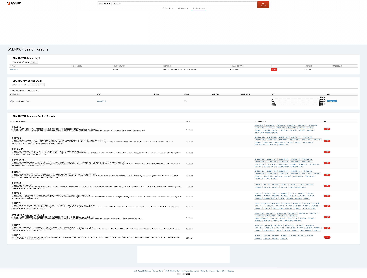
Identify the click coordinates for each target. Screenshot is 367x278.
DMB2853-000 (260, 159)
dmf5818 (298, 142)
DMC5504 (267, 193)
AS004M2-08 (290, 228)
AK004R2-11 (310, 225)
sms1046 (267, 130)
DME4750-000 (268, 142)
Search (263, 6)
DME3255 (310, 130)
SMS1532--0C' (281, 213)
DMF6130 (276, 193)
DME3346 (309, 184)
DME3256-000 (260, 164)
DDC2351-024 (292, 218)
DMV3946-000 (260, 137)
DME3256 (301, 127)
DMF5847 (306, 206)
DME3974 (275, 187)
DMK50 (282, 198)
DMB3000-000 (307, 137)
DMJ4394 (258, 187)
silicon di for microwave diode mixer (289, 167)
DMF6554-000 (308, 142)
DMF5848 (293, 130)
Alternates (184, 8)
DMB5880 (258, 196)
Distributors (200, 8)
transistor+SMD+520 (293, 221)
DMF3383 (302, 130)
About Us (230, 271)
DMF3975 (258, 238)
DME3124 (295, 230)
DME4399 (267, 184)
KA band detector (270, 198)
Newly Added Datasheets (142, 271)
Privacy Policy (158, 271)
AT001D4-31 (300, 225)
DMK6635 (293, 196)
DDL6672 (293, 193)
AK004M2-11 (278, 225)
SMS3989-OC (270, 215)
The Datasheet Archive (14, 3)
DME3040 (288, 208)
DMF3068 (290, 198)
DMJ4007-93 (101, 101)
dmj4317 (300, 228)
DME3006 (287, 230)
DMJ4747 (317, 173)
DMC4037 (284, 193)
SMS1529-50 (270, 125)
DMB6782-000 (260, 139)
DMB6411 (267, 196)
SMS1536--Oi (303, 213)
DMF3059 (258, 198)
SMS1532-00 (313, 125)
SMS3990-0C (282, 215)
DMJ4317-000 (302, 164)
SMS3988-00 (291, 127)
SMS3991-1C (293, 215)
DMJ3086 (317, 139)
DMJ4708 (310, 127)
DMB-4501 (302, 196)
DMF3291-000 (283, 145)
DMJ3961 (292, 184)
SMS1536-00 (270, 127)
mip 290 (289, 142)
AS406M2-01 (297, 203)
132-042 (293, 164)
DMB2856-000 (295, 159)
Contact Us (221, 271)
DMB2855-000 (283, 159)
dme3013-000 (271, 179)
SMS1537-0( (314, 213)
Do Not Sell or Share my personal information (182, 271)
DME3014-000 (268, 167)
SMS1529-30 (259, 125)
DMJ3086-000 (314, 164)
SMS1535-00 (259, 127)
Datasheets (169, 8)
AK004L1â (307, 203)
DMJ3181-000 (271, 145)
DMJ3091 (284, 184)
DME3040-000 (260, 145)
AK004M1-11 (270, 206)
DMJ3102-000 (283, 164)
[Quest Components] (12, 101)
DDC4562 (301, 193)
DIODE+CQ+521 (277, 221)
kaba (291, 187)
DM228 (279, 230)
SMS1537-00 (281, 127)
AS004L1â (315, 203)
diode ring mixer (309, 208)
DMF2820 (317, 230)
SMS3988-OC (259, 215)
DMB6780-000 (295, 137)
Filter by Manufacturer (21, 62)
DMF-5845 (284, 130)
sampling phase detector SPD (266, 133)
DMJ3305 (298, 198)
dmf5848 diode (306, 230)
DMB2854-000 (271, 159)
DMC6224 (275, 196)
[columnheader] (39, 66)
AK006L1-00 (280, 228)
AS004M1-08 (289, 225)
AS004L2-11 (280, 206)
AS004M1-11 (259, 228)
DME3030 (311, 196)
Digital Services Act (208, 271)
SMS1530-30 (291, 125)
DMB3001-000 (271, 139)
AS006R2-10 (265, 203)
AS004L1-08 (286, 203)
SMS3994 (303, 218)
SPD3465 (311, 218)
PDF (274, 70)
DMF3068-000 (280, 142)
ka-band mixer (300, 187)
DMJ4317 (258, 130)
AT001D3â (268, 225)
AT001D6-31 (270, 228)
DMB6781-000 (283, 139)
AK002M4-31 (276, 203)
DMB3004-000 (307, 139)
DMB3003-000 (295, 139)
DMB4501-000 (283, 137)
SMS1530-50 (302, 125)
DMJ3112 (310, 236)
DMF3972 (267, 187)
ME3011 (306, 198)
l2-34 (257, 203)
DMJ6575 (275, 130)
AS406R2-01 (259, 206)
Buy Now (333, 101)
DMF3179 (301, 184)
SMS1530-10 (281, 125)
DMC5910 (310, 193)
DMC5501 (258, 193)
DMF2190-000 (309, 176)
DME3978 (267, 238)
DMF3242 (258, 184)
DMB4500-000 (272, 137)
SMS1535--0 (292, 213)
